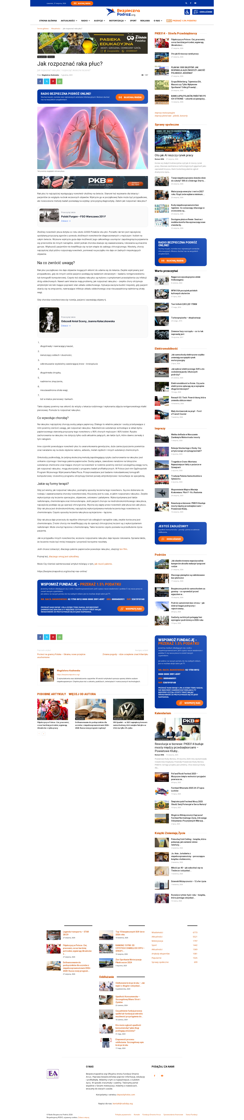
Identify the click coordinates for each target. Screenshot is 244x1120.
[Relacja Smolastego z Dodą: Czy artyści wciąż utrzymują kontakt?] (162, 451)
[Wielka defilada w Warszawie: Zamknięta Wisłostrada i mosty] (162, 438)
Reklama (145, 20)
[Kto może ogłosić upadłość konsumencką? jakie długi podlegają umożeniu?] (106, 1029)
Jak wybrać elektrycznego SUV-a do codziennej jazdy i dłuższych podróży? (187, 372)
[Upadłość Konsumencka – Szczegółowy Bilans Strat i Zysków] (106, 1000)
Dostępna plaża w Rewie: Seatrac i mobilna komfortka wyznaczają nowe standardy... (188, 222)
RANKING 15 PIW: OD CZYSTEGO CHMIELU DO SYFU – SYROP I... (130, 948)
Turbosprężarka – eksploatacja (186, 318)
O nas (157, 20)
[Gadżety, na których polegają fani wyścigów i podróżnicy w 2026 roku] (162, 621)
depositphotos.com (126, 1094)
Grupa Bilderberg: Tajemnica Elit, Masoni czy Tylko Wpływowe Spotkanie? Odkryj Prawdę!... (186, 84)
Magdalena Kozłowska (50, 75)
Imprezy (160, 428)
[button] (186, 3)
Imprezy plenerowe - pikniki (165, 739)
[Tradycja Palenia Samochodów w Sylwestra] (162, 479)
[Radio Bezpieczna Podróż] (123, 12)
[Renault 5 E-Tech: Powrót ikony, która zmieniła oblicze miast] (162, 401)
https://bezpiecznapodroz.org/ (68, 675)
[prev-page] (39, 733)
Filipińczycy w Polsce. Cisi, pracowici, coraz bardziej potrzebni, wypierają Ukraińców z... (188, 42)
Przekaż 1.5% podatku (185, 20)
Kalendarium (163, 713)
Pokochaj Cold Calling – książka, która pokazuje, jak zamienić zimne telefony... (188, 842)
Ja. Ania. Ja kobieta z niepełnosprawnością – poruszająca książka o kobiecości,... (188, 856)
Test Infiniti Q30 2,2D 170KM (184, 304)
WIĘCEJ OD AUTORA (82, 694)
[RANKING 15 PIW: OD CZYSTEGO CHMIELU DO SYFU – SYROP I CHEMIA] (106, 949)
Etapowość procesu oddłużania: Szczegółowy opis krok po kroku (130, 1042)
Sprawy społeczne (167, 124)
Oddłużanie (173, 539)
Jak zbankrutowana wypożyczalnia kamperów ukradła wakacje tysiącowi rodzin (188, 564)
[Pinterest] (53, 81)
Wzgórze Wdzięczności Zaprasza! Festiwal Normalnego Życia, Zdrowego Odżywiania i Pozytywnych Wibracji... (189, 818)
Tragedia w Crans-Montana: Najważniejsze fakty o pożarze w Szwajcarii (186, 464)
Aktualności (68, 20)
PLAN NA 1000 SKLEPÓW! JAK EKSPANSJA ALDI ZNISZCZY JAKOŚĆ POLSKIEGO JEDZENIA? (188, 70)
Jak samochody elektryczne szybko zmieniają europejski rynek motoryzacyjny (187, 357)
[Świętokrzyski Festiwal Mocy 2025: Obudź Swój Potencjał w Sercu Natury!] (162, 805)
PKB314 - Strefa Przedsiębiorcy (176, 33)
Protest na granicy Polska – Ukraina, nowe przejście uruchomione (61, 656)
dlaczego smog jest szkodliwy (64, 556)
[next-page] (43, 733)
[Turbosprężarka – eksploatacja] (162, 321)
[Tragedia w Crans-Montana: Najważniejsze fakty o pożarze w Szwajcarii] (162, 465)
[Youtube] (195, 3)
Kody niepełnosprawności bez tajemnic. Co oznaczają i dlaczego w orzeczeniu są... (187, 208)
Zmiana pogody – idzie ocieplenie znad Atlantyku (125, 654)
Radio (84, 20)
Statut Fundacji (191, 1114)
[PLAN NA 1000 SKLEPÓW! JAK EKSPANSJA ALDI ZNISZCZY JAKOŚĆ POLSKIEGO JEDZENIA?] (162, 71)
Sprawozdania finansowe (173, 1114)
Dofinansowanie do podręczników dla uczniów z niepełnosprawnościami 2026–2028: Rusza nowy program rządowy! (92, 725)
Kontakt (137, 1114)
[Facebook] (191, 3)
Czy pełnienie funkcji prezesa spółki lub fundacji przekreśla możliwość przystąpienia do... (129, 1014)
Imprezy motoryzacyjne (165, 112)
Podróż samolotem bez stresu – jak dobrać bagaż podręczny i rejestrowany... (187, 606)
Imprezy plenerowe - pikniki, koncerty (171, 115)
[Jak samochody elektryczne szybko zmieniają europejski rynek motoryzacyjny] (162, 358)
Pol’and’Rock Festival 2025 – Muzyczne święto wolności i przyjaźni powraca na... (188, 776)
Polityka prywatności (123, 1114)
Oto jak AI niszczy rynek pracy (185, 54)
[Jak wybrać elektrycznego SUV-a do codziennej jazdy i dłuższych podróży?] (162, 372)
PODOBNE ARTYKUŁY (51, 694)
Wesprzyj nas (133, 608)
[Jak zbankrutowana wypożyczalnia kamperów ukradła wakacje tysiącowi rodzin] (162, 564)
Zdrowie (51, 57)
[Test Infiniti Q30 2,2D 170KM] (162, 308)
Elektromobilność (166, 348)
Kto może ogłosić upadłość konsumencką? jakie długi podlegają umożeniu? (128, 1028)
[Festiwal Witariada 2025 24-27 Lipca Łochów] (162, 791)
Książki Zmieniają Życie (170, 833)
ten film (123, 549)
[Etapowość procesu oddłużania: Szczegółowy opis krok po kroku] (106, 1043)
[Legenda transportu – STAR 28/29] (54, 935)
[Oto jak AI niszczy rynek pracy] (162, 57)
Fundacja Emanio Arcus (151, 1114)
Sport (133, 20)
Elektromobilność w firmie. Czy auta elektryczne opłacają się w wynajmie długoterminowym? (187, 386)
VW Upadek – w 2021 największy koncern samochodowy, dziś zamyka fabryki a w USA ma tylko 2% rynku (130, 725)
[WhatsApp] (59, 81)
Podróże (160, 554)
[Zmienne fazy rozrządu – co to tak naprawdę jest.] (162, 335)
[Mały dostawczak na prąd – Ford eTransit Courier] (162, 415)
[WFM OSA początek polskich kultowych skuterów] (162, 294)
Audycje (98, 20)
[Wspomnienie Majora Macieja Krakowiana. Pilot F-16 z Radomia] (162, 493)
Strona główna (48, 20)
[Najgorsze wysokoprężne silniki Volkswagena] (162, 280)
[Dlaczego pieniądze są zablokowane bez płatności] (162, 578)
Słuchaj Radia (84, 3)
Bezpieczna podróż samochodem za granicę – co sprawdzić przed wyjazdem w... (188, 591)
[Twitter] (46, 81)
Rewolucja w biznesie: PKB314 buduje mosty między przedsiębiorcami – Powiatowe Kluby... (188, 506)
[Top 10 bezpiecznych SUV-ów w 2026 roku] (106, 935)
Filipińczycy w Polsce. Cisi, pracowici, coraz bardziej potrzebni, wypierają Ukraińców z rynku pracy (53, 725)
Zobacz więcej (83, 1117)
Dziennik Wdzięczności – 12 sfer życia (188, 881)
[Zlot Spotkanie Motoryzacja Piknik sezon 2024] (106, 963)
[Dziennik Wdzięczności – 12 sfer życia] (162, 885)
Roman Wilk (159, 159)
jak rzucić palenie (103, 563)
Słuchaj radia (132, 97)
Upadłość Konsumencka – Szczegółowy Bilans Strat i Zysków (128, 999)
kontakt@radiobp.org (123, 1103)
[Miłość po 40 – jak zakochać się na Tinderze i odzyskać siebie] (162, 871)
